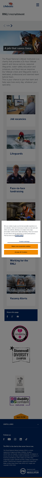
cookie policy (19, 235)
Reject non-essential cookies (21, 246)
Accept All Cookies (21, 252)
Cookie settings (24, 241)
